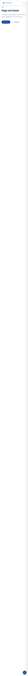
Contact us (16, 22)
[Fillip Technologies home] (7, 3)
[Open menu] (24, 3)
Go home (7, 22)
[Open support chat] (24, 672)
